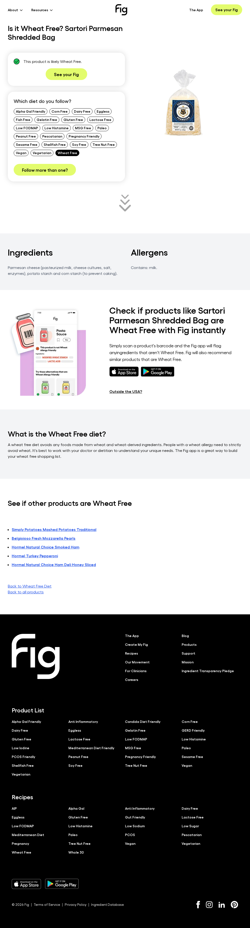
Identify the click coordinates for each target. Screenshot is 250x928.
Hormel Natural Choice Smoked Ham (45, 547)
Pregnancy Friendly (84, 136)
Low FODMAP (27, 128)
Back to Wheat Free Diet (30, 586)
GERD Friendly (193, 730)
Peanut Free (26, 136)
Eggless (103, 111)
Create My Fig (136, 644)
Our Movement (137, 662)
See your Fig (226, 9)
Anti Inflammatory (83, 721)
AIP (14, 808)
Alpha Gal (76, 808)
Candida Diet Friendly (142, 721)
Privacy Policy (75, 904)
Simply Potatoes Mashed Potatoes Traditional (54, 529)
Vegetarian (42, 153)
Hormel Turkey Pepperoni (35, 555)
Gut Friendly (135, 817)
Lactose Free (100, 119)
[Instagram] (209, 904)
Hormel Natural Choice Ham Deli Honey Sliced (54, 564)
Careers (131, 679)
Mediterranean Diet (28, 834)
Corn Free (60, 111)
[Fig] (121, 10)
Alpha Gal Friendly (30, 111)
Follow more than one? (45, 169)
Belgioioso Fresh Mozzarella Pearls (43, 538)
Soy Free (79, 144)
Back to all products (26, 591)
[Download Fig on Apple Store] (26, 884)
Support (188, 653)
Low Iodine (20, 747)
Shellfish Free (55, 144)
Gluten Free (73, 119)
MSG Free (83, 128)
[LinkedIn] (222, 905)
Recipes (131, 653)
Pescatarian (52, 136)
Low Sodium (135, 826)
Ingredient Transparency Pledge (208, 670)
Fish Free (23, 119)
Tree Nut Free (104, 144)
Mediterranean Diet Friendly (91, 747)
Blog (185, 635)
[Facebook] (198, 904)
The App (196, 10)
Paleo (102, 128)
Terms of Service (47, 904)
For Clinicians (135, 670)
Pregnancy (20, 843)
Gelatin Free (47, 119)
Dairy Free (82, 111)
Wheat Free (67, 153)
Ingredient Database (107, 904)
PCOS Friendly (23, 756)
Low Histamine (56, 128)
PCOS (130, 834)
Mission (188, 662)
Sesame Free (26, 144)
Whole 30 (76, 852)
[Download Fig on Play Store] (62, 884)
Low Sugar (190, 826)
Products (189, 644)
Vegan (21, 153)
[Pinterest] (234, 904)
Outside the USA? (125, 391)
